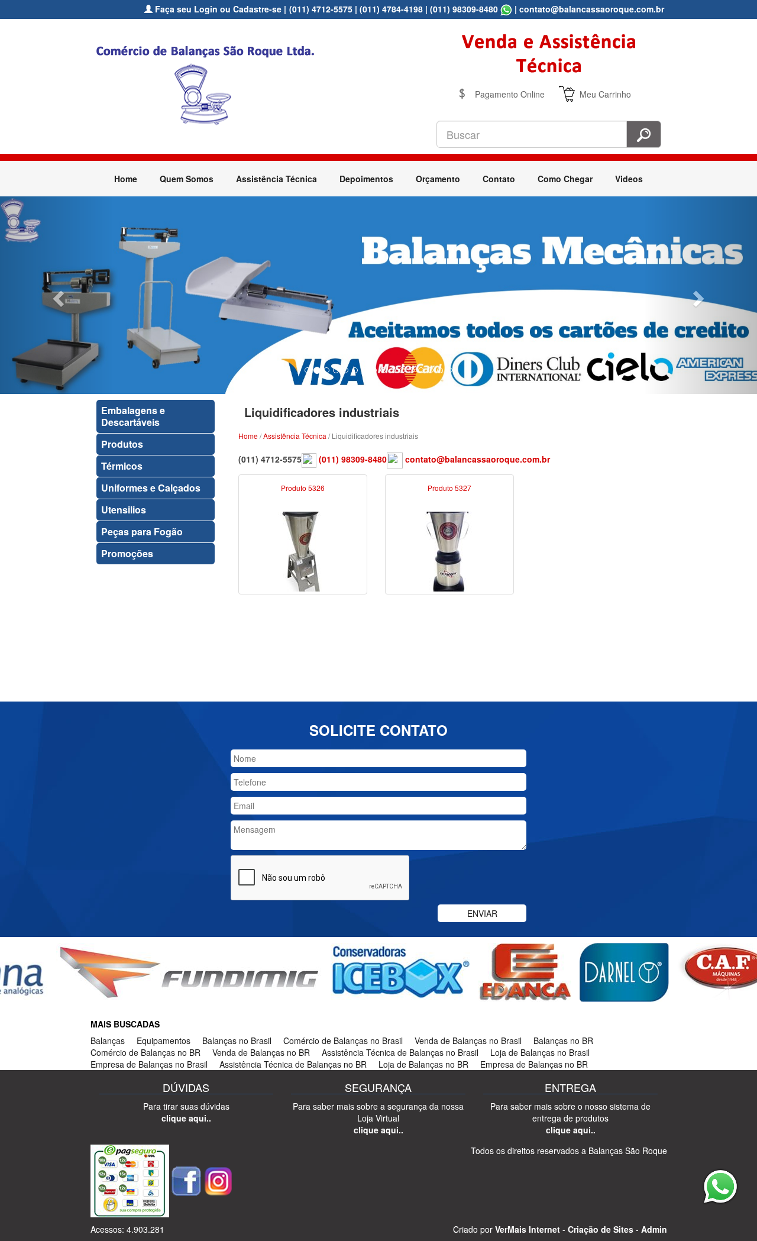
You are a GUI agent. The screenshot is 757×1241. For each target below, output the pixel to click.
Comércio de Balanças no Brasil (343, 1040)
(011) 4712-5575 (320, 9)
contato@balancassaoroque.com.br (477, 459)
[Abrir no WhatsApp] (506, 9)
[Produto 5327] (449, 550)
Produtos (122, 444)
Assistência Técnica (276, 179)
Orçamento (438, 179)
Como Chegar (565, 179)
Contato (499, 179)
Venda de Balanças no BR (261, 1052)
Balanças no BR (563, 1040)
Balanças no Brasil (236, 1040)
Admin (654, 1229)
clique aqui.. (186, 1118)
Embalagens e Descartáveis (133, 416)
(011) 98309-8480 (464, 9)
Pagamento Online (510, 94)
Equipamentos (163, 1040)
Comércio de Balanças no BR (145, 1052)
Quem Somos (186, 179)
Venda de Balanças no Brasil (468, 1040)
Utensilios (123, 509)
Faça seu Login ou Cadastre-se (217, 9)
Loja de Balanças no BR (423, 1064)
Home (125, 179)
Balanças (107, 1040)
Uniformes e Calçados (150, 488)
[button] (57, 294)
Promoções (127, 553)
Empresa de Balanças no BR (534, 1064)
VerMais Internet (527, 1229)
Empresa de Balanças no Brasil (149, 1064)
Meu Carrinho (605, 94)
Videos (629, 179)
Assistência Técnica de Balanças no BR (293, 1064)
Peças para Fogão (142, 531)
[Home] (209, 83)
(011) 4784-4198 (391, 9)
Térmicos (122, 466)
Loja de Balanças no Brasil (540, 1052)
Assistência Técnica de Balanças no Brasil (400, 1052)
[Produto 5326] (303, 550)
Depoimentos (366, 179)
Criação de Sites (600, 1229)
